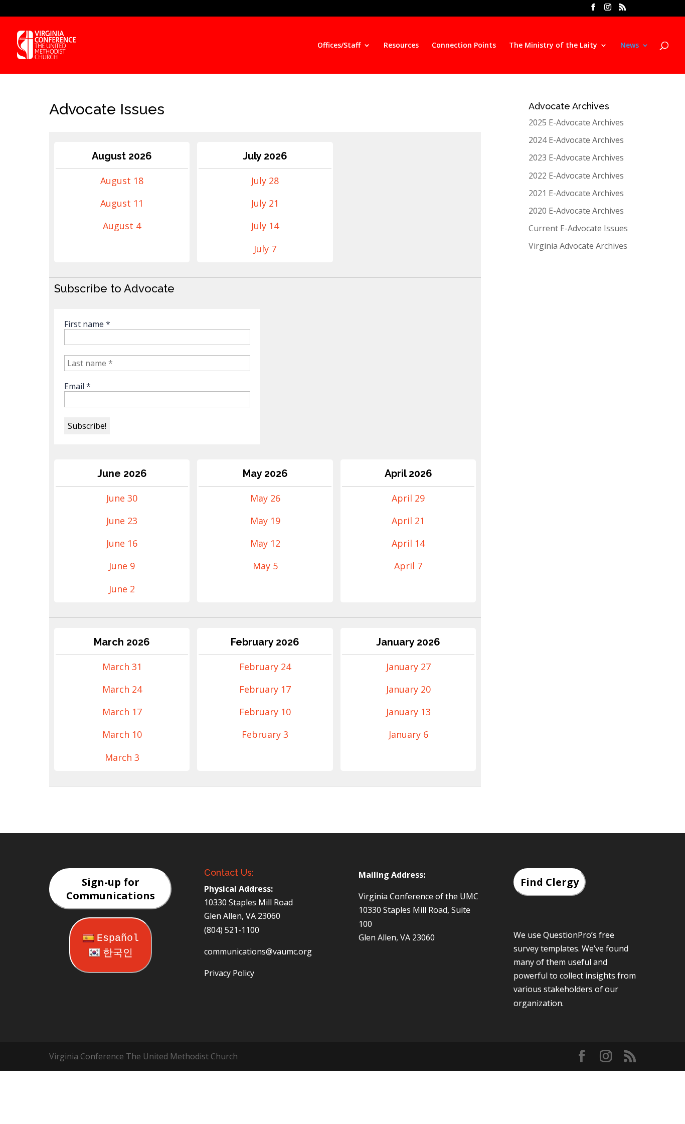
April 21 (408, 521)
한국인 (118, 953)
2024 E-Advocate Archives (576, 139)
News (629, 46)
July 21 (265, 203)
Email (77, 386)
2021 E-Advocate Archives (576, 193)
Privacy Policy (229, 973)
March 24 (122, 689)
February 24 (265, 667)
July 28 (265, 181)
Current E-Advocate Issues (578, 228)
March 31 (122, 667)
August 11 (121, 203)
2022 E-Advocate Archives (576, 175)
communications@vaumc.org (258, 951)
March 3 (122, 757)
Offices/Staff (339, 46)
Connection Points (464, 46)
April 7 (408, 566)
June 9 (122, 566)
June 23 (121, 521)
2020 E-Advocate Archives (576, 210)
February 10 (265, 712)
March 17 (122, 712)
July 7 (265, 249)
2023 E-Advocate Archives (576, 157)
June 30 (121, 498)
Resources (401, 46)
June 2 (122, 589)
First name (87, 324)
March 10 (122, 734)
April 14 (408, 543)
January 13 (408, 712)
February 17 (265, 689)
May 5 (265, 566)
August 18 (121, 181)
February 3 (265, 734)
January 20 (408, 689)
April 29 (408, 498)
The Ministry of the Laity (553, 46)
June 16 (121, 543)
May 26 (265, 498)
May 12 (265, 543)
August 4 (122, 226)
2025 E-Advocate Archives (576, 122)
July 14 (265, 226)
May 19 (265, 521)
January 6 (408, 734)
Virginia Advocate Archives (578, 245)
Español (118, 938)
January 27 (408, 667)
